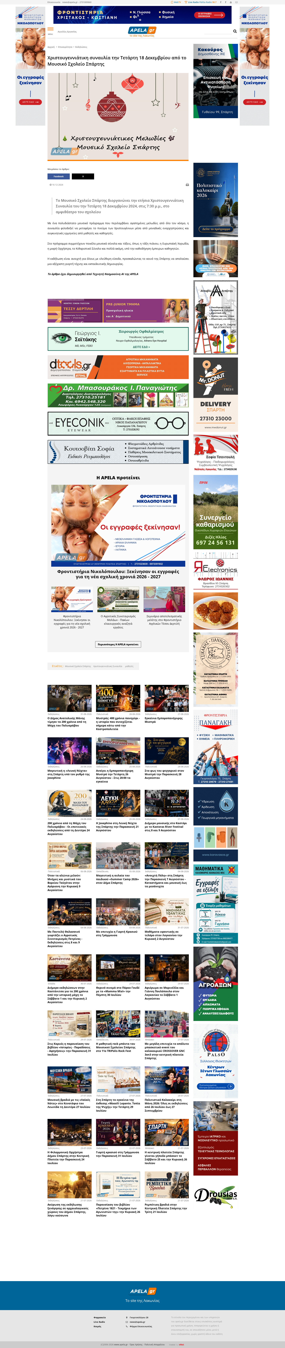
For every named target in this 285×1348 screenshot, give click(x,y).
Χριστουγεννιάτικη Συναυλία (107, 666)
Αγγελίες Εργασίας (67, 31)
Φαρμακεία (100, 1317)
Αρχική (51, 46)
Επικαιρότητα (65, 46)
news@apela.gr (137, 1321)
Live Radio (99, 1321)
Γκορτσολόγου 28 (139, 1317)
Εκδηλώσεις (81, 46)
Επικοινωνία (54, 2)
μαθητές (129, 666)
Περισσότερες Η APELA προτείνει (118, 644)
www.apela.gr (121, 1344)
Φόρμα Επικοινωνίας (141, 1326)
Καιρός (97, 1326)
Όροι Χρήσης (136, 1344)
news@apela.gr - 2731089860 (76, 2)
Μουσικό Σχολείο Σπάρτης (78, 666)
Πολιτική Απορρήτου (154, 1344)
